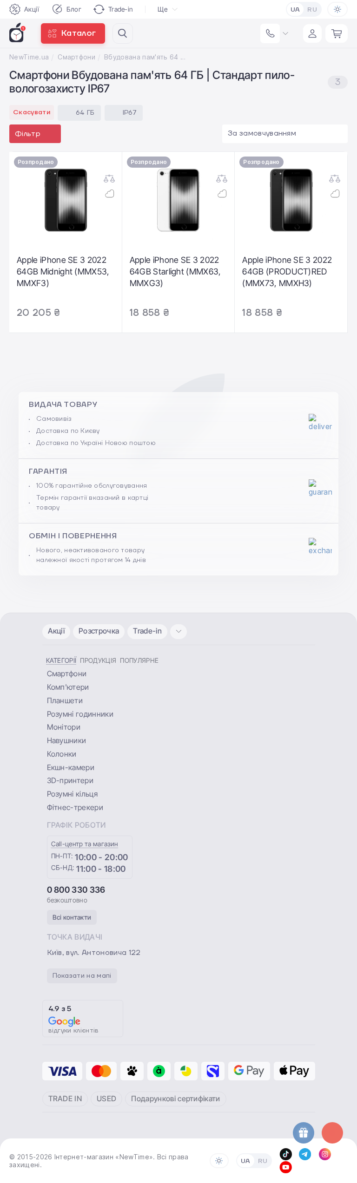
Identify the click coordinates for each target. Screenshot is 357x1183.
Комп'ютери (68, 687)
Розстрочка (99, 630)
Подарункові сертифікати (175, 1098)
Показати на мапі (82, 976)
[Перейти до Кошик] (336, 33)
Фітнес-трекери (75, 807)
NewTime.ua (29, 57)
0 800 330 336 (76, 890)
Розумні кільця (72, 793)
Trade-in (120, 9)
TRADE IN (65, 1098)
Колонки (62, 753)
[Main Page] (17, 32)
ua (295, 10)
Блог (73, 9)
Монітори (64, 727)
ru (312, 10)
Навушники (66, 740)
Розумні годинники (80, 714)
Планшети (65, 700)
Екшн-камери (71, 767)
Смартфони (76, 57)
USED (106, 1098)
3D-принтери (70, 780)
